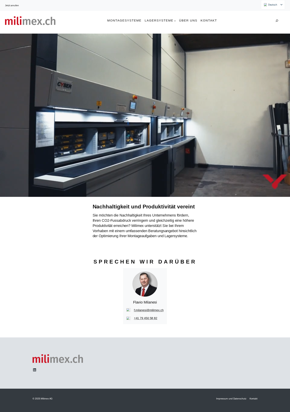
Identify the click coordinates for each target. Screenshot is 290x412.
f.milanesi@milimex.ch (149, 310)
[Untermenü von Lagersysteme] (175, 20)
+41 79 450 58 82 (145, 318)
